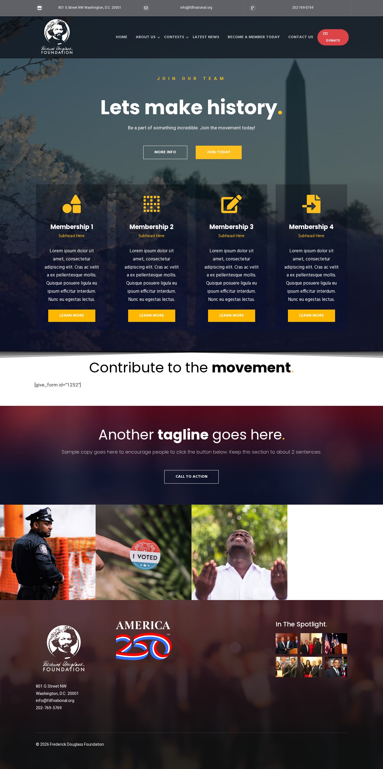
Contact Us (300, 37)
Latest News (206, 37)
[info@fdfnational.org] (146, 8)
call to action (191, 476)
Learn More (71, 315)
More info (165, 152)
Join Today (218, 152)
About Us (146, 37)
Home (121, 37)
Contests (174, 37)
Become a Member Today (254, 37)
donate (333, 41)
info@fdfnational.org (196, 8)
